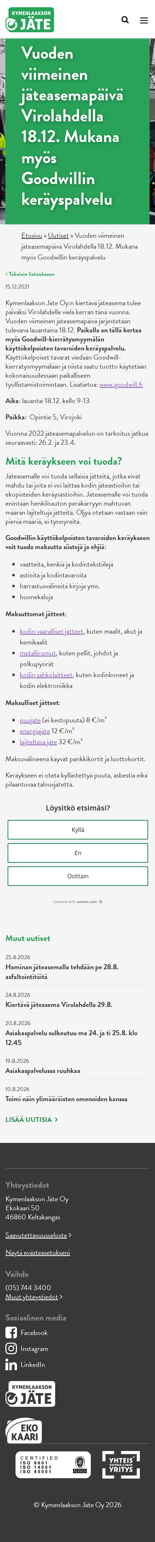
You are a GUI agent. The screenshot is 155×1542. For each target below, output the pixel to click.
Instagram (34, 1348)
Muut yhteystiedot (31, 1296)
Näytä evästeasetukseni (37, 1252)
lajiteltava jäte (38, 741)
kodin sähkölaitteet (46, 674)
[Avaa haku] (125, 20)
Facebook (34, 1332)
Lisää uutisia (29, 1120)
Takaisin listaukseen (31, 274)
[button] (78, 830)
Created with (75, 901)
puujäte (30, 719)
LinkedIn (33, 1364)
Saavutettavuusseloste (36, 1235)
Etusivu (31, 235)
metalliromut (38, 652)
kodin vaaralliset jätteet (51, 631)
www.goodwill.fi (121, 384)
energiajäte (35, 730)
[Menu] (145, 20)
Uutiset (58, 235)
